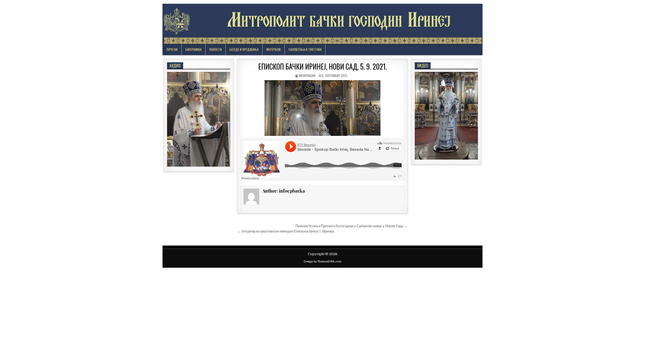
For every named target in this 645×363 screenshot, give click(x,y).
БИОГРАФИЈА (193, 49)
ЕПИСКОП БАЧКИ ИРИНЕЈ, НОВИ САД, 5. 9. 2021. (322, 66)
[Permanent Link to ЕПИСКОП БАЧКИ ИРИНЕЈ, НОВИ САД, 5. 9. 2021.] (322, 108)
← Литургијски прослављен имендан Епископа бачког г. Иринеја (285, 231)
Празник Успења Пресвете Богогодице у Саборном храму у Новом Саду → (352, 226)
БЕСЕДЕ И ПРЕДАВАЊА (244, 49)
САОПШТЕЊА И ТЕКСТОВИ (304, 49)
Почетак (172, 49)
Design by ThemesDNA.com (322, 261)
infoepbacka (307, 75)
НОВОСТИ (215, 49)
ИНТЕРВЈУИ (273, 49)
